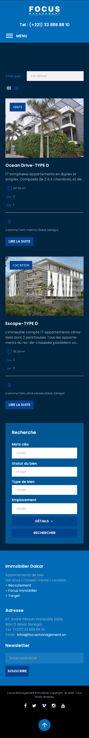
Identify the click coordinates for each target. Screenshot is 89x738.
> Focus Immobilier (21, 590)
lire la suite (19, 241)
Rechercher (44, 532)
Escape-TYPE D (21, 323)
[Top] (44, 725)
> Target (12, 595)
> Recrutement (18, 585)
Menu (16, 36)
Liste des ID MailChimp (16, 88)
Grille (8, 88)
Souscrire (17, 671)
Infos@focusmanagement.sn (41, 634)
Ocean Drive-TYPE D (27, 165)
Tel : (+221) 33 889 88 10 (45, 25)
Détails (42, 521)
